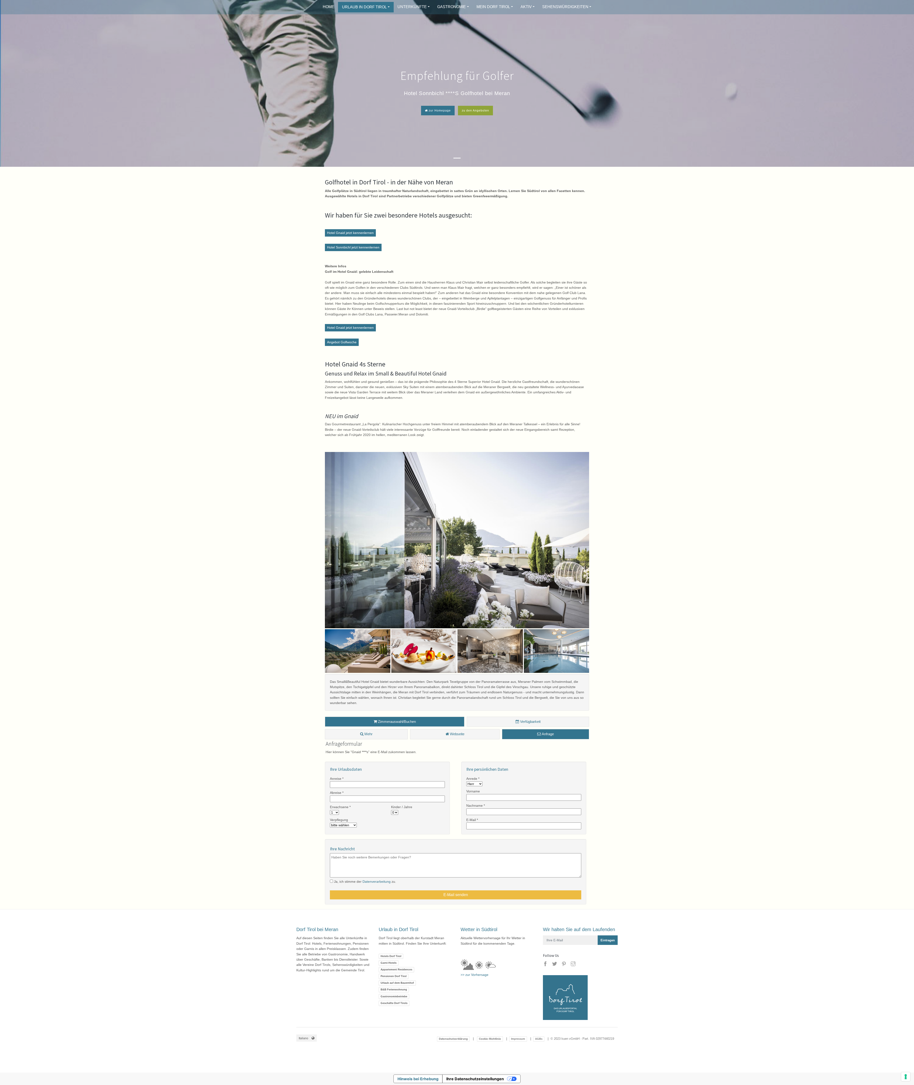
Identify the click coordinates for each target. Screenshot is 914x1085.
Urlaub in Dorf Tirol (364, 7)
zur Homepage (439, 110)
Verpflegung (339, 820)
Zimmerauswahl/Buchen (396, 722)
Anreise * (336, 779)
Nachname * (475, 805)
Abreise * (336, 793)
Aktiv (526, 7)
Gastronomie (451, 7)
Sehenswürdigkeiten (565, 7)
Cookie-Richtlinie (490, 1038)
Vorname (473, 791)
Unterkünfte (412, 7)
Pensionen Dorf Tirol (394, 976)
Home (328, 7)
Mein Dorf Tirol (493, 7)
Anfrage (547, 734)
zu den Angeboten (475, 110)
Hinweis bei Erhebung (417, 1078)
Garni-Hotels (389, 962)
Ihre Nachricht (342, 849)
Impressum (518, 1038)
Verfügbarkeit (530, 722)
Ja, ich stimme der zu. (364, 881)
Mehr (368, 734)
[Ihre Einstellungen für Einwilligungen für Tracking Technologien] (905, 1076)
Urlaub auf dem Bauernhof (397, 982)
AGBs (538, 1038)
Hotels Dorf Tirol (391, 956)
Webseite (456, 734)
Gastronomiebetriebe (394, 996)
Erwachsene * (340, 807)
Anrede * (472, 779)
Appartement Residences (396, 969)
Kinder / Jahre (401, 807)
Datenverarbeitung (377, 881)
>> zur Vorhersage (474, 975)
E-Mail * (472, 820)
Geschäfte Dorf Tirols (394, 1003)
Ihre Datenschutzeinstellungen (475, 1078)
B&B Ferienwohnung (394, 989)
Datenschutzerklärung (453, 1038)
